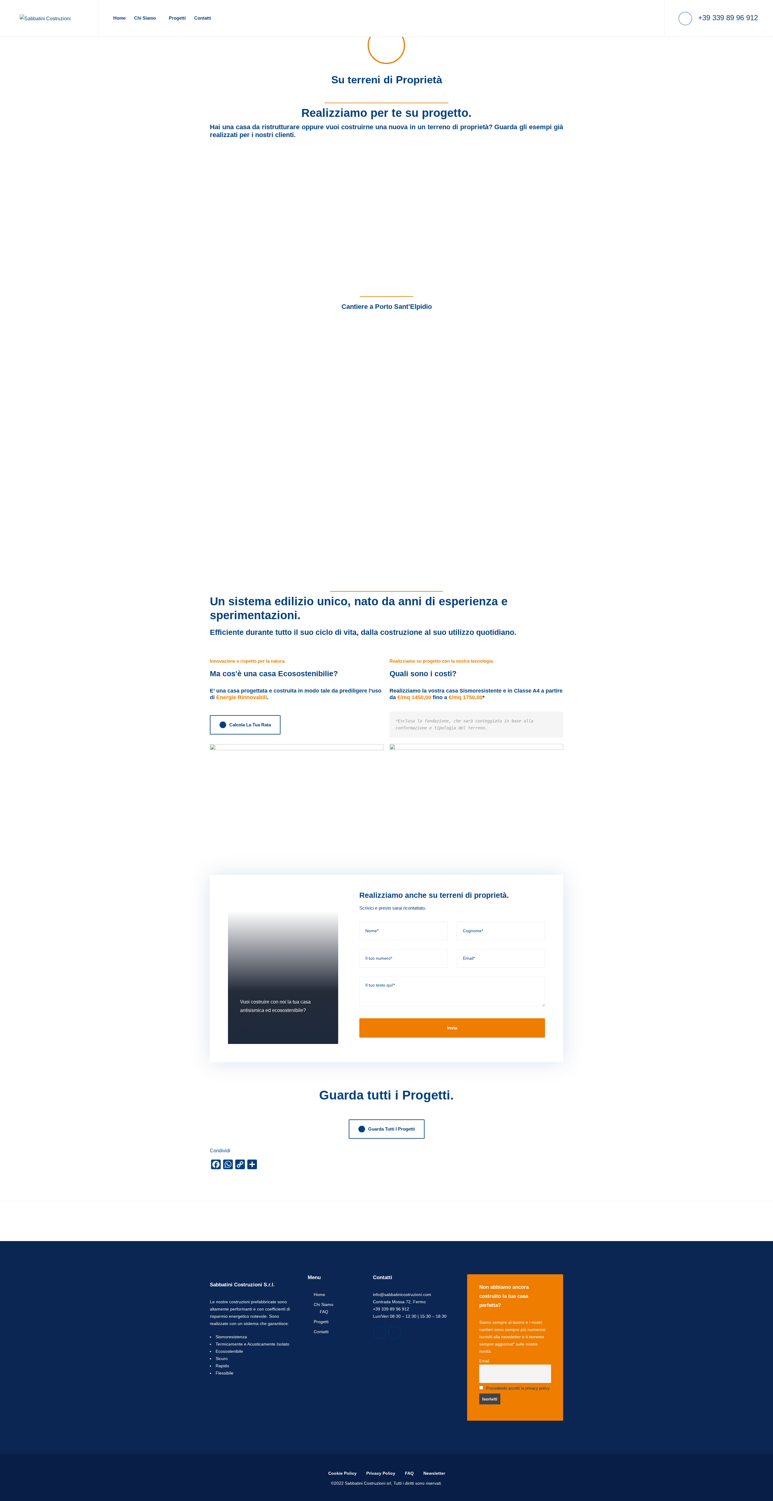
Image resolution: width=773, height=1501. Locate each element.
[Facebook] (379, 1332)
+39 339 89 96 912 (727, 18)
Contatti (202, 18)
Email (484, 1361)
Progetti (177, 18)
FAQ (324, 1311)
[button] (297, 800)
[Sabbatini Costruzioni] (45, 18)
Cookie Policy (342, 1473)
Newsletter (434, 1473)
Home (119, 18)
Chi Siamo (145, 18)
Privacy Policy (380, 1473)
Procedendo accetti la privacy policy (518, 1388)
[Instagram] (394, 1332)
